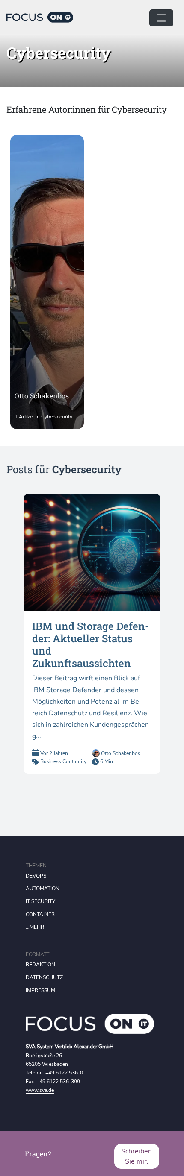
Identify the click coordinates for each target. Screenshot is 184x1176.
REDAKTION (40, 964)
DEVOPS (36, 875)
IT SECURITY (40, 901)
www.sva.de (40, 1090)
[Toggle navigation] (161, 17)
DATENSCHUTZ (44, 977)
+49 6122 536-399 (58, 1081)
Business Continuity (63, 761)
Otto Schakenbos (120, 753)
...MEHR (35, 927)
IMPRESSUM (40, 990)
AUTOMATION (42, 888)
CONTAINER (40, 914)
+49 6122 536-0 (64, 1072)
